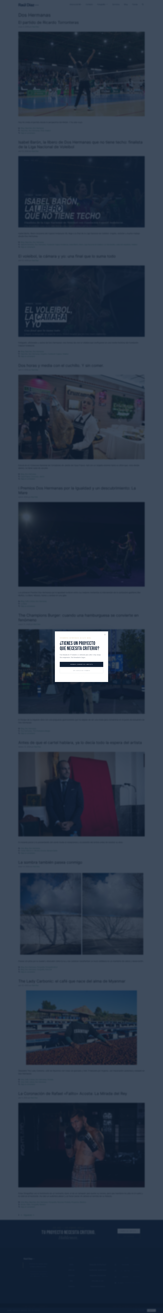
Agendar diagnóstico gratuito (81, 664)
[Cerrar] (104, 634)
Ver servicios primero (81, 670)
